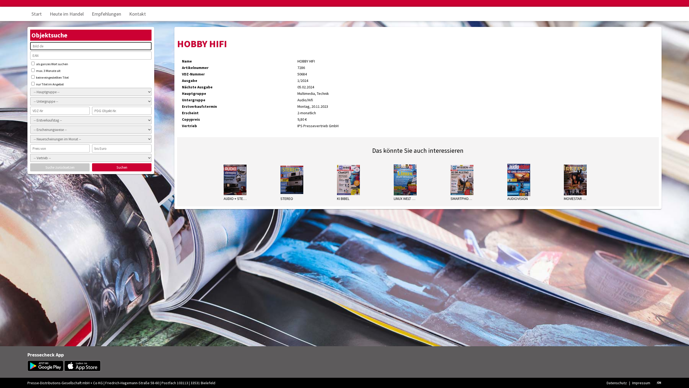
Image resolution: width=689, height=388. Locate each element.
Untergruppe (193, 100)
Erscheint (190, 112)
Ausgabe (189, 80)
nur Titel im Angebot (50, 84)
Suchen (122, 167)
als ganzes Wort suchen (52, 64)
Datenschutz (617, 382)
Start (36, 14)
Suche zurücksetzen (60, 167)
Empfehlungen (106, 14)
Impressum (641, 382)
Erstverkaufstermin (199, 106)
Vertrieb (189, 125)
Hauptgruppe (194, 93)
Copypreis (191, 119)
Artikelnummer (195, 67)
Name (187, 61)
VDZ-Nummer (193, 74)
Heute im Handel (67, 14)
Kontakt (137, 14)
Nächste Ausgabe (197, 87)
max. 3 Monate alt (48, 71)
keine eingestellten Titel (52, 77)
